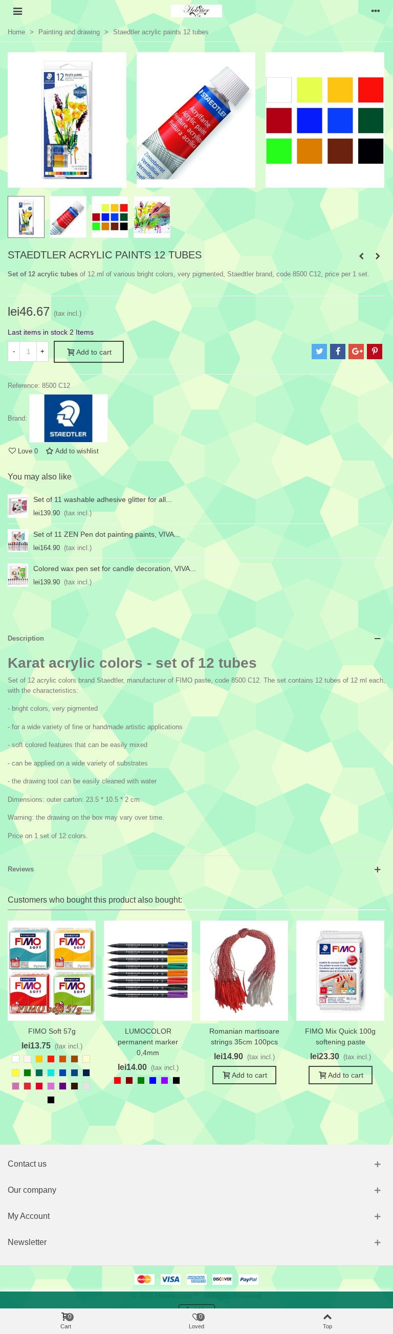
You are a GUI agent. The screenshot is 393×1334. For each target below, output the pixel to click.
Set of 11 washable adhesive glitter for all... (102, 499)
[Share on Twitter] (319, 351)
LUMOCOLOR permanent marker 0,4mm (148, 1042)
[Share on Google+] (356, 351)
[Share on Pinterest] (374, 351)
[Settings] (375, 10)
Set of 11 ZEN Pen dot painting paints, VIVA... (106, 534)
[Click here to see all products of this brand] (68, 418)
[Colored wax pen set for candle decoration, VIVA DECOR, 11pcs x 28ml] (18, 575)
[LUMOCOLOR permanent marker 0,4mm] (148, 971)
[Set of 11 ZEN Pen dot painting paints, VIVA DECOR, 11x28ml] (18, 541)
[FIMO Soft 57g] (52, 971)
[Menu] (17, 10)
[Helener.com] (196, 11)
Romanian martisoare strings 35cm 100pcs (244, 1036)
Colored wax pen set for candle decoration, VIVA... (114, 568)
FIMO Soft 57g (52, 1031)
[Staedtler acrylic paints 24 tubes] (377, 256)
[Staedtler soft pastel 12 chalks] (361, 256)
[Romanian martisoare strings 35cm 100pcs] (244, 971)
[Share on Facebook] (337, 351)
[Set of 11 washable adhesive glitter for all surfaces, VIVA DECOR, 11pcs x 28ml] (18, 506)
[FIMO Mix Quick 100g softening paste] (340, 971)
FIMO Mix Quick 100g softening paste (340, 1036)
